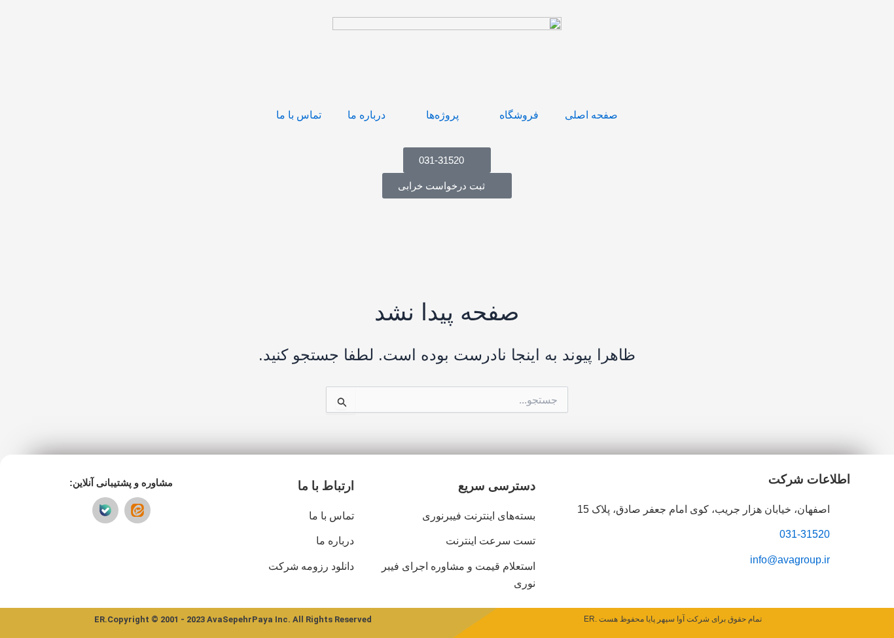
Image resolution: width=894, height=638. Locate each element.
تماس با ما (298, 115)
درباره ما (366, 115)
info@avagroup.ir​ (790, 559)
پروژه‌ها (442, 115)
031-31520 (804, 534)
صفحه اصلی (591, 115)
